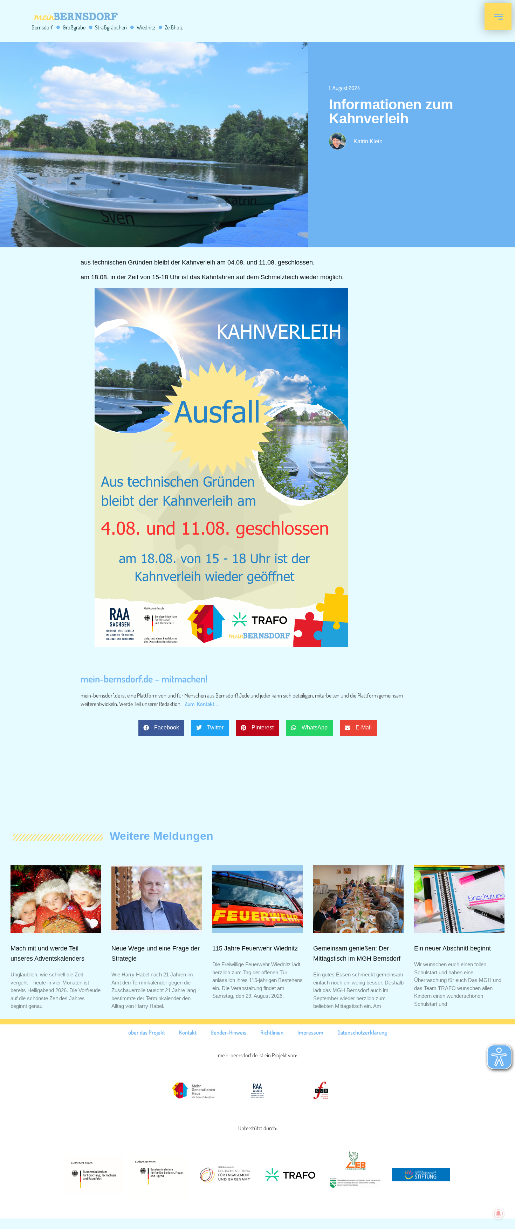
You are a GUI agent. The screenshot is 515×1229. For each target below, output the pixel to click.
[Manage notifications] (498, 1213)
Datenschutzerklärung (362, 1032)
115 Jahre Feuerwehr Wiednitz (255, 948)
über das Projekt (146, 1032)
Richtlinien (271, 1032)
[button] (161, 728)
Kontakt (188, 1032)
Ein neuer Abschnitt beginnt (452, 948)
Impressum (310, 1032)
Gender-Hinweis (228, 1032)
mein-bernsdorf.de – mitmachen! (144, 678)
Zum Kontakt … (202, 703)
